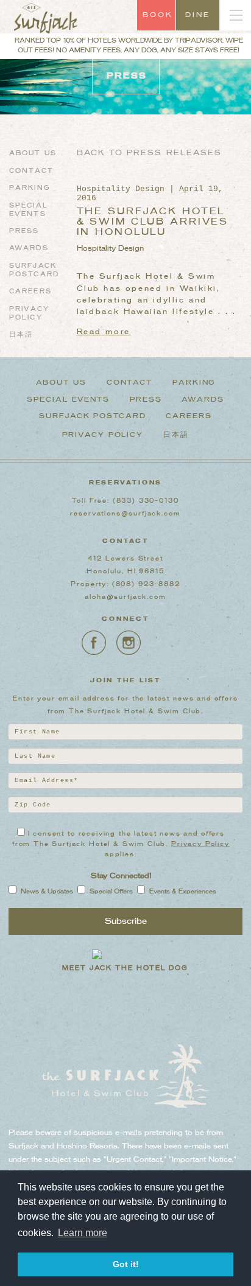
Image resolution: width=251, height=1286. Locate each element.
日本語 (21, 335)
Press (24, 231)
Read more (103, 332)
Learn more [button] (82, 1233)
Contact (31, 171)
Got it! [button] (126, 1264)
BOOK (158, 15)
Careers (30, 291)
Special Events (68, 400)
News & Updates (47, 892)
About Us (33, 153)
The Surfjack (45, 22)
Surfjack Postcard (92, 416)
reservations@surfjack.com (125, 514)
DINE (198, 15)
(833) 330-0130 (146, 501)
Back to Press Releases (149, 153)
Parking (30, 188)
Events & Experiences (182, 892)
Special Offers (111, 892)
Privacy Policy (102, 435)
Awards (29, 248)
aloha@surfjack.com (125, 597)
